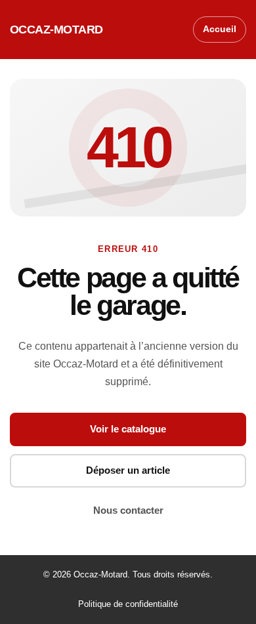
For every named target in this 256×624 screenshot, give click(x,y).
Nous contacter (128, 510)
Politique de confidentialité (128, 604)
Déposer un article (128, 470)
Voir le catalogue (128, 428)
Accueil (219, 29)
